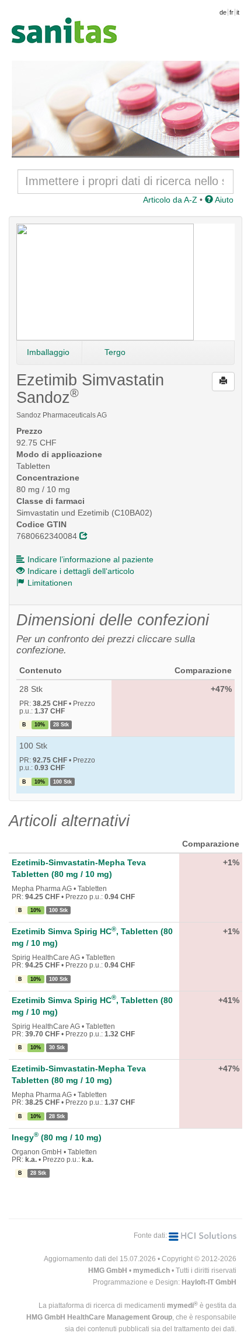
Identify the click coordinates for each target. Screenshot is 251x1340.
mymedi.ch (151, 1270)
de (222, 12)
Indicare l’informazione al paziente (90, 559)
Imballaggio (48, 352)
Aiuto (223, 199)
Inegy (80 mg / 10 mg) (57, 1137)
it (237, 12)
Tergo (115, 352)
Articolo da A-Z (170, 199)
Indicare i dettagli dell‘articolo (80, 571)
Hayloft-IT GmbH (209, 1282)
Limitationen (49, 582)
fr (231, 12)
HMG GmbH (107, 1270)
